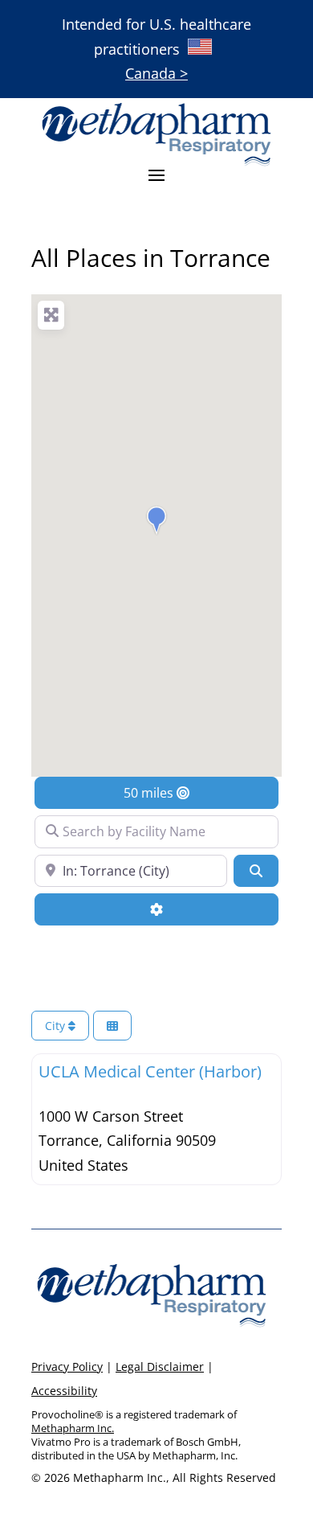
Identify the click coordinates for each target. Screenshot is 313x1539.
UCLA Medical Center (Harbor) (150, 1071)
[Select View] (112, 1025)
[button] (156, 520)
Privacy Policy (67, 1366)
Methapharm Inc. (72, 1428)
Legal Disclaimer (160, 1366)
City (56, 1025)
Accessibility (64, 1390)
